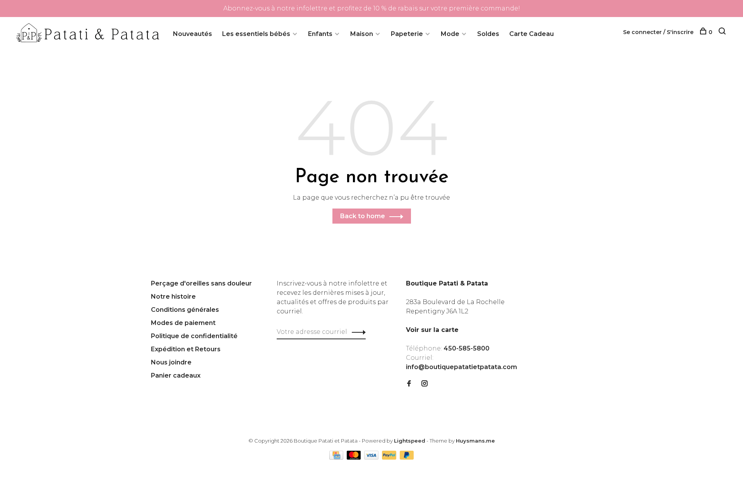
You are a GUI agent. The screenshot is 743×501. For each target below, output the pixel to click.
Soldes (488, 34)
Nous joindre (171, 362)
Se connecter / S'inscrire (658, 32)
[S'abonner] (357, 331)
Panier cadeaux (175, 375)
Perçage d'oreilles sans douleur (201, 283)
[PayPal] (390, 457)
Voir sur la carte (432, 329)
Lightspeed (409, 441)
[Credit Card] (337, 457)
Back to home (362, 216)
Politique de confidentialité (194, 336)
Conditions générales (185, 309)
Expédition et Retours (186, 349)
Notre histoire (173, 296)
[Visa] (372, 457)
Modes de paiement (183, 323)
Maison (361, 34)
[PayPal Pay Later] (407, 457)
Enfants (320, 34)
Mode (450, 34)
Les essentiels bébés (256, 34)
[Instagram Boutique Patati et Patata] (424, 384)
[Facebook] (409, 384)
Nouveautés (192, 34)
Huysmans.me (475, 441)
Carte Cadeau (531, 34)
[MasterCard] (355, 457)
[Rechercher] (723, 32)
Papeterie (407, 34)
